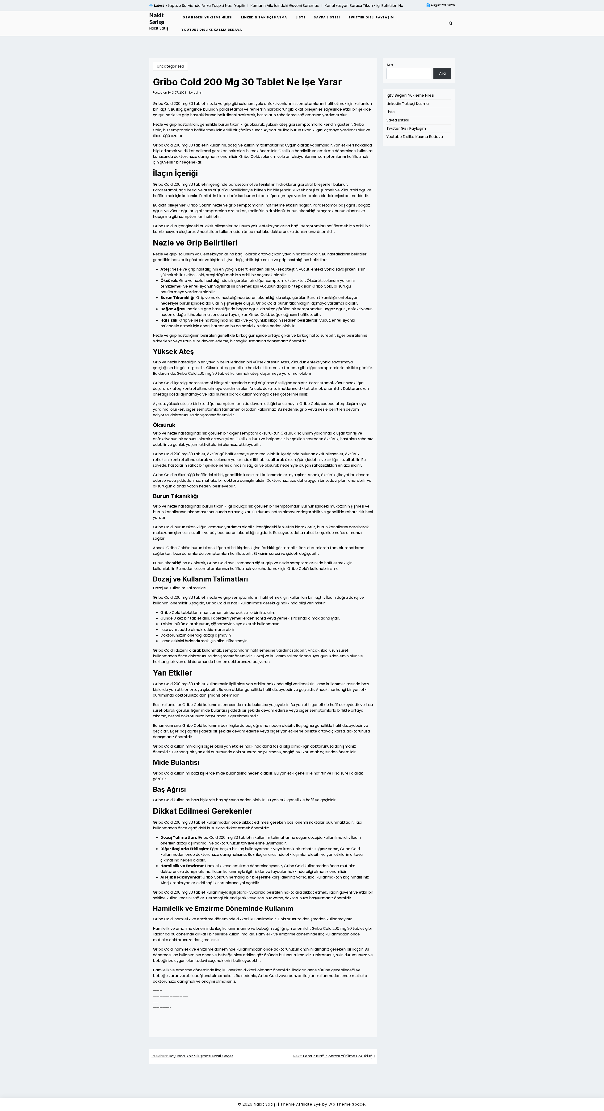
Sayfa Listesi (327, 17)
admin (198, 92)
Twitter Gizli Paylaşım (371, 17)
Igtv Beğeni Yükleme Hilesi (207, 17)
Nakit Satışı (156, 19)
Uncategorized (170, 66)
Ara (389, 65)
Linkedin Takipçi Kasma (264, 17)
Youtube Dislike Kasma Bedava (211, 29)
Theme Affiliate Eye (301, 1104)
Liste (300, 17)
